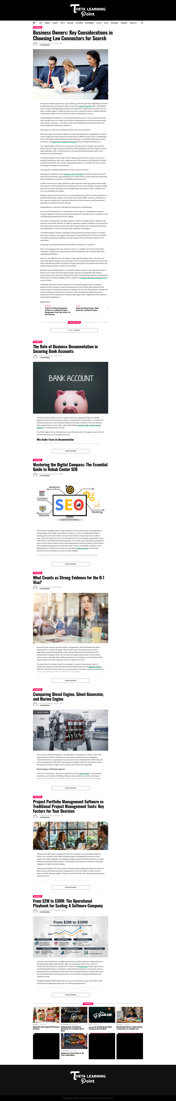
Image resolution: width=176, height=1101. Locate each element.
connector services (85, 106)
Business (47, 23)
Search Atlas (83, 966)
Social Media (114, 23)
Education (70, 23)
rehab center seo (83, 548)
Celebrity (55, 23)
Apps (41, 23)
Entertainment (89, 23)
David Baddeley (45, 45)
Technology (124, 23)
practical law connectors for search (64, 142)
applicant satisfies (95, 667)
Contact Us (133, 23)
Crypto (62, 23)
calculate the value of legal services (93, 278)
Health (106, 23)
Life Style (99, 23)
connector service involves (73, 174)
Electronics (79, 23)
